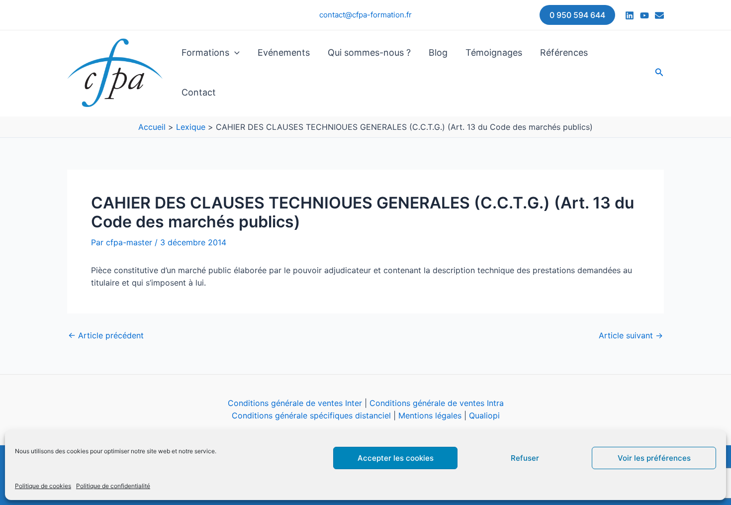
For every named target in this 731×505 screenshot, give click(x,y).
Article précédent (106, 335)
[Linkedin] (629, 15)
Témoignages (493, 52)
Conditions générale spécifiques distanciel (311, 415)
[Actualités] (659, 15)
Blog (438, 52)
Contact (199, 92)
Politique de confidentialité (113, 486)
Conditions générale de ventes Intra (436, 403)
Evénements (284, 52)
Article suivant (631, 335)
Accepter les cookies (396, 458)
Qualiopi (484, 415)
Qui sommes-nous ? (369, 52)
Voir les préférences (654, 458)
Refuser (525, 458)
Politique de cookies (43, 486)
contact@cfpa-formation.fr (365, 14)
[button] (577, 15)
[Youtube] (644, 15)
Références (564, 52)
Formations (205, 52)
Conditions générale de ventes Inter (295, 403)
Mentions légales (429, 415)
